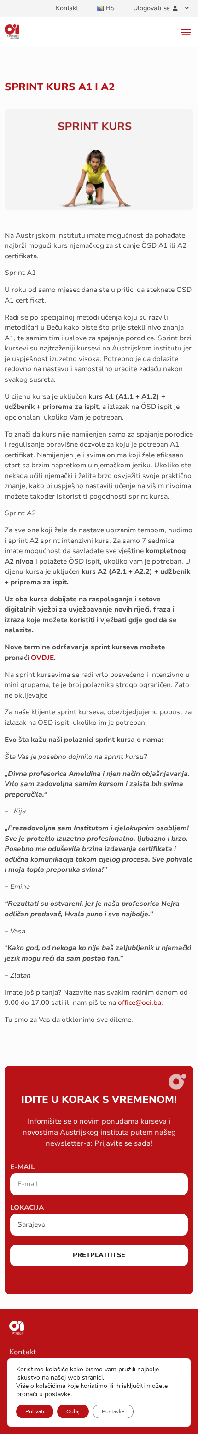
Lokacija (27, 1208)
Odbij (73, 1411)
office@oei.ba (139, 1002)
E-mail (22, 1168)
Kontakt (67, 8)
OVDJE (42, 657)
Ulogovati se (151, 8)
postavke (57, 1394)
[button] (185, 31)
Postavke (113, 1411)
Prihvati (34, 1411)
